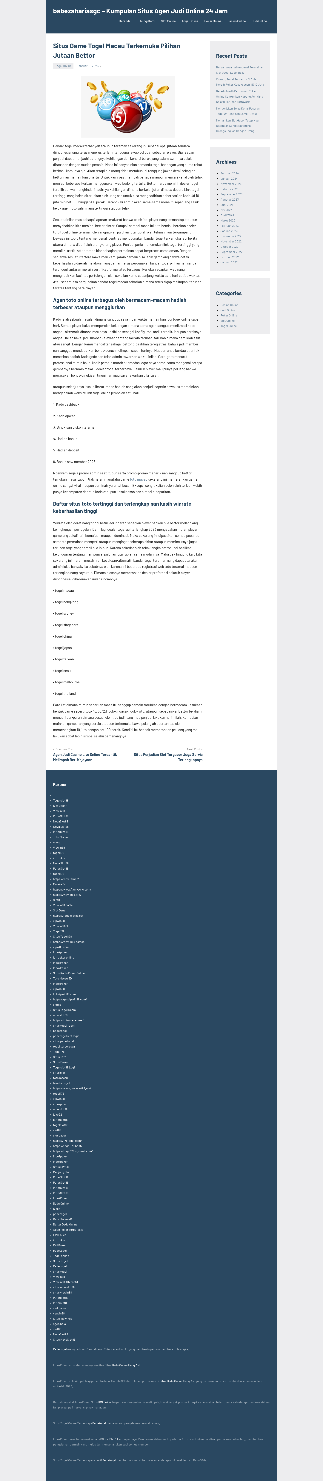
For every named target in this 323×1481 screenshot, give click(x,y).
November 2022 (231, 241)
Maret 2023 (228, 220)
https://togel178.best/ (67, 1146)
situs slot (59, 1072)
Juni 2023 (227, 204)
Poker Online (213, 21)
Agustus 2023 (230, 199)
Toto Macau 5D (62, 978)
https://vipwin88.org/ (67, 894)
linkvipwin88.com (64, 994)
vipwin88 (59, 920)
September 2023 (231, 194)
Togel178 (58, 931)
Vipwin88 (59, 811)
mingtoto (59, 842)
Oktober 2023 (229, 189)
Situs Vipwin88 (62, 1318)
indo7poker (60, 952)
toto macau (138, 479)
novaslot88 (60, 1015)
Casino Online (236, 21)
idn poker (59, 858)
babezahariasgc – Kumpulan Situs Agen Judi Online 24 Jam (140, 11)
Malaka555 (59, 884)
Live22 (57, 1114)
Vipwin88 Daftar (63, 905)
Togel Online (190, 21)
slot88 (57, 1004)
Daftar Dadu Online (65, 1224)
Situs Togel (60, 1261)
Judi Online (259, 21)
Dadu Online (61, 1203)
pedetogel (60, 1030)
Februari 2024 (230, 173)
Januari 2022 (229, 262)
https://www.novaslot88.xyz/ (72, 1088)
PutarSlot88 (60, 816)
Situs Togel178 (62, 936)
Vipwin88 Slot (62, 926)
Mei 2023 (226, 210)
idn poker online (63, 957)
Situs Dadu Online (171, 1381)
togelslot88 (60, 1125)
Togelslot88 (60, 800)
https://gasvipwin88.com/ (70, 999)
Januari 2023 (229, 231)
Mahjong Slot (61, 1172)
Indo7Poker (60, 962)
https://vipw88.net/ (66, 879)
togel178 (58, 852)
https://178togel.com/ (67, 1140)
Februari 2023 (230, 225)
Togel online (61, 1255)
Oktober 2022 (230, 246)
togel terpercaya (64, 1046)
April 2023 (227, 215)
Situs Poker (60, 1062)
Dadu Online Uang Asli (126, 1365)
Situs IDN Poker (111, 1439)
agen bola (59, 1323)
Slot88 (57, 900)
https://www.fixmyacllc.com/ (72, 889)
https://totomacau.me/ (68, 1020)
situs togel (60, 1271)
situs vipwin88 (62, 1292)
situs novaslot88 (64, 1287)
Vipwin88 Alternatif (65, 1282)
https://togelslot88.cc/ (68, 915)
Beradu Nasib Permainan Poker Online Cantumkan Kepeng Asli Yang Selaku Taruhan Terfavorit (239, 96)
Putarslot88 (60, 1297)
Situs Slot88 (61, 1166)
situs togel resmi (64, 1025)
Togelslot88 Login (64, 1067)
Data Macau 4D (62, 1219)
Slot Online (168, 21)
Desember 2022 (231, 236)
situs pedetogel (63, 1041)
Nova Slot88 (61, 826)
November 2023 (231, 183)
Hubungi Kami (145, 21)
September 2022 (232, 251)
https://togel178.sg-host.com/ (73, 1151)
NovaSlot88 (60, 821)
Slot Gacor (60, 805)
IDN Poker (59, 1235)
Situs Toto (59, 1057)
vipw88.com (61, 947)
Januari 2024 (229, 178)
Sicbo (56, 1208)
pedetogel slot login (66, 1036)
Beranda (124, 21)
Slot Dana (59, 910)
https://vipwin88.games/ (69, 941)
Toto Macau (60, 837)
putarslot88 (60, 1119)
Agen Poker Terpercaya (68, 1229)
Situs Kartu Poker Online (69, 973)
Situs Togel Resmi (64, 1009)
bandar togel (61, 1083)
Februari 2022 (230, 257)
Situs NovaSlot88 (64, 1339)
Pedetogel (60, 1266)
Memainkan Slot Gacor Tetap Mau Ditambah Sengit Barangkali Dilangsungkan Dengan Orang (237, 126)
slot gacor (59, 1135)
